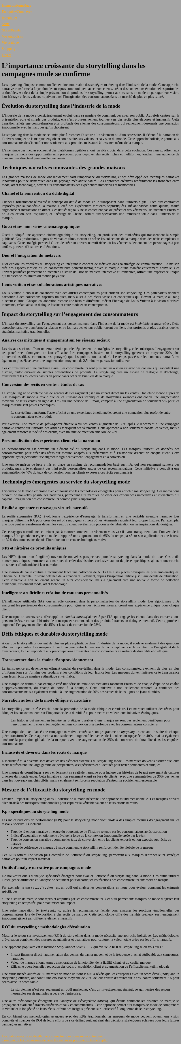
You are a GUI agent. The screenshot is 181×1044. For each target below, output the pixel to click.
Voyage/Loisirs (12, 36)
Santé (5, 24)
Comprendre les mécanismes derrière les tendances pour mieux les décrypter (54, 1040)
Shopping (8, 49)
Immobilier (9, 18)
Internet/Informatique (16, 5)
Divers (6, 55)
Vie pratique (10, 42)
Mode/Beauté (11, 30)
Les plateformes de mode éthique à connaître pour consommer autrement (52, 1036)
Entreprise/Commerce (17, 11)
